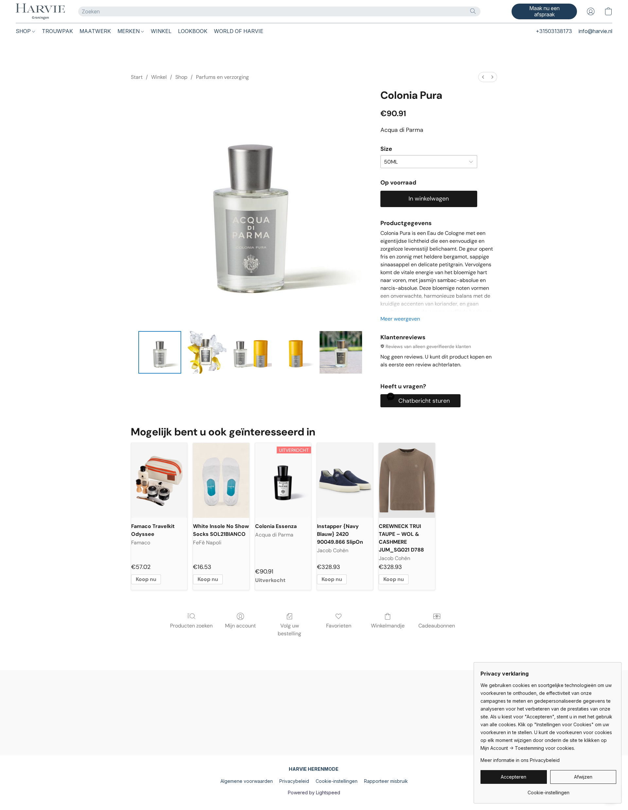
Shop (181, 77)
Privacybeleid (294, 781)
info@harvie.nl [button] (595, 31)
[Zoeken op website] (473, 11)
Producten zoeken (191, 625)
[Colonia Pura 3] (295, 352)
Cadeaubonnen (436, 625)
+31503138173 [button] (554, 31)
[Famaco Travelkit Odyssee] (159, 480)
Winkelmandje (388, 625)
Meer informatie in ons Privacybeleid (520, 760)
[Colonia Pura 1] (205, 352)
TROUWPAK (57, 31)
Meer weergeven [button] (400, 318)
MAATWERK (95, 31)
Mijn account (240, 625)
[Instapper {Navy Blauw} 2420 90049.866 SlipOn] (345, 480)
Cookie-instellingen (337, 781)
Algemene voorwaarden (246, 781)
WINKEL (161, 31)
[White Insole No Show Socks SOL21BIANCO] (221, 480)
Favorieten (338, 625)
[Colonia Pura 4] (341, 352)
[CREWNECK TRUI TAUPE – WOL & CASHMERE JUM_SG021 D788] (407, 480)
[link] (548, 790)
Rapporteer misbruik (386, 781)
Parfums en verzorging (222, 77)
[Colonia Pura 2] (250, 352)
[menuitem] (483, 77)
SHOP (24, 31)
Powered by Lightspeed (314, 792)
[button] (40, 11)
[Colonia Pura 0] (159, 352)
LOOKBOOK (192, 31)
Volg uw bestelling (289, 629)
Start (137, 77)
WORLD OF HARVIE (238, 31)
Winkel (159, 77)
